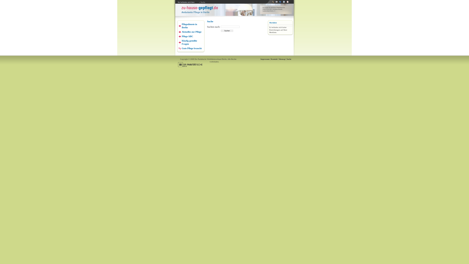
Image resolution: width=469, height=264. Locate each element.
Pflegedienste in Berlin (189, 26)
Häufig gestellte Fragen (189, 42)
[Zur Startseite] (200, 12)
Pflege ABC (187, 36)
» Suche (202, 2)
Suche (289, 59)
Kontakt (274, 59)
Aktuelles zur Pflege (191, 32)
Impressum (265, 59)
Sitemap (282, 59)
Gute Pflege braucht (192, 48)
